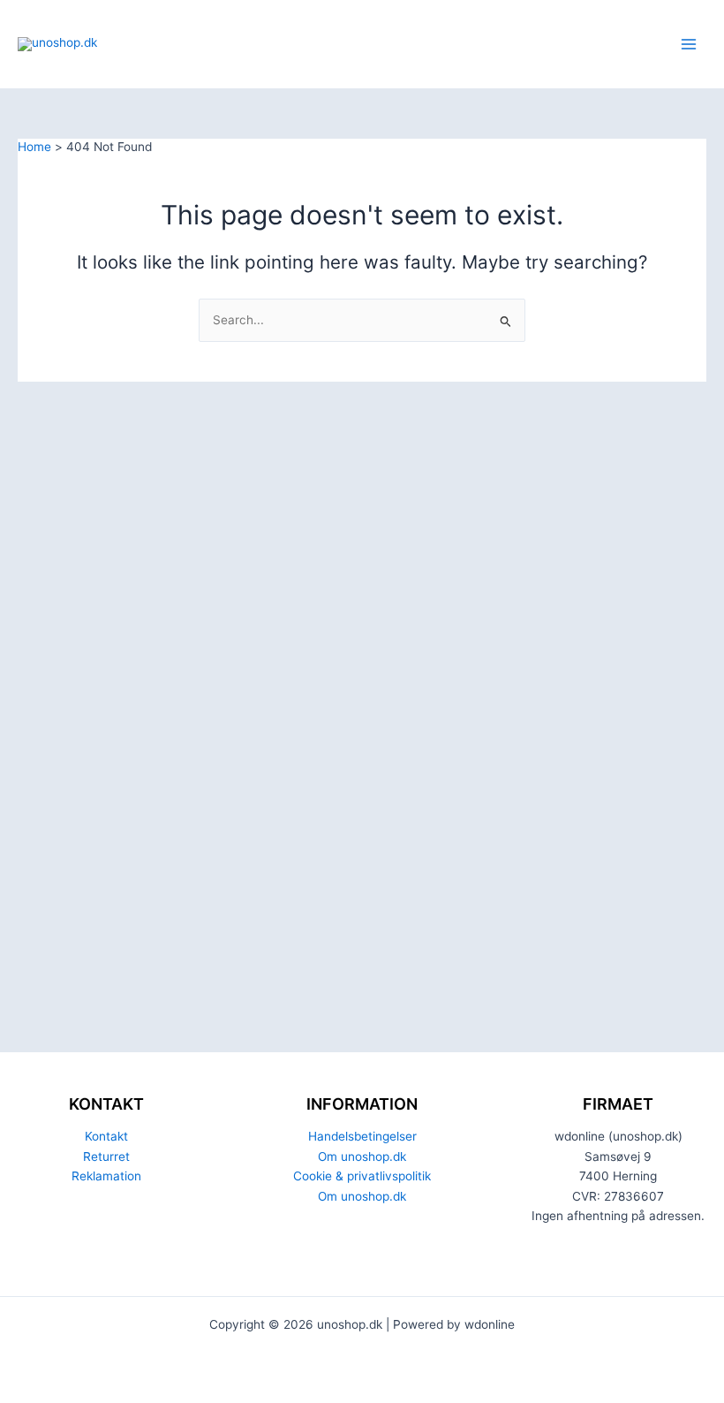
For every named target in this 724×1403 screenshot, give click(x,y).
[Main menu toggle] (689, 45)
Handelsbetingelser (362, 1136)
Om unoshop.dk (362, 1156)
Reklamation (106, 1176)
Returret (106, 1156)
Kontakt (106, 1136)
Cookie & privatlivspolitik (362, 1176)
